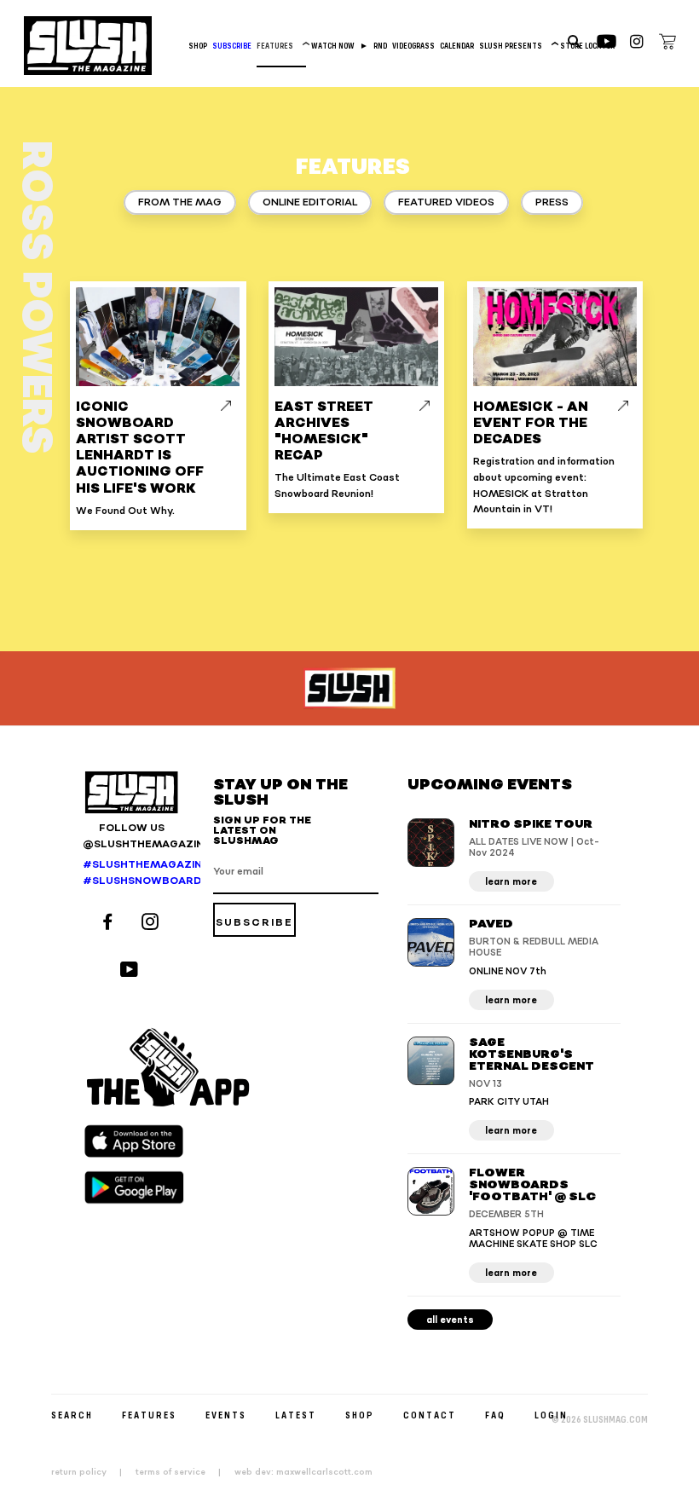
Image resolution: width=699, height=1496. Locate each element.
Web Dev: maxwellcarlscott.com (303, 1472)
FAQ (495, 1414)
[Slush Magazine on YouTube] (132, 971)
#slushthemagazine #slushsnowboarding (131, 873)
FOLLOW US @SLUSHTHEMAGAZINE (131, 836)
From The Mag (180, 202)
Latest (295, 1414)
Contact (429, 1414)
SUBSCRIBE (231, 45)
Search (72, 1414)
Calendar (457, 45)
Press (552, 202)
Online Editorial (310, 202)
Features (281, 45)
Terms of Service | (183, 1472)
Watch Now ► (339, 45)
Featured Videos (446, 202)
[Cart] (667, 44)
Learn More (511, 881)
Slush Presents (517, 45)
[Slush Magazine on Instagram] (152, 923)
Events (225, 1414)
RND (380, 45)
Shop (197, 45)
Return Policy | (91, 1472)
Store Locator (587, 45)
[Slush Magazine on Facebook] (110, 923)
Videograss (413, 45)
